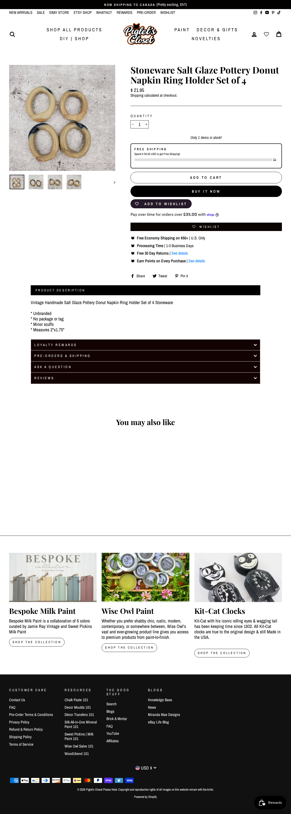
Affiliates (112, 740)
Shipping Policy (20, 736)
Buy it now (206, 191)
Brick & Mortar (116, 718)
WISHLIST (167, 12)
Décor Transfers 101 (79, 714)
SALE (41, 12)
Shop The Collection (37, 642)
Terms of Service (21, 744)
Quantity (141, 116)
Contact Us (17, 699)
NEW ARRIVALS (20, 12)
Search (111, 703)
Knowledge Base (160, 699)
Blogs (110, 711)
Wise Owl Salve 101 (79, 746)
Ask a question (53, 366)
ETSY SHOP (83, 12)
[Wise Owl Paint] (145, 577)
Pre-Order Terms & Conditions (31, 714)
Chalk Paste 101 (76, 699)
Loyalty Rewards (55, 344)
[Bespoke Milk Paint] (53, 577)
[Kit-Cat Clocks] (238, 577)
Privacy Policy (19, 722)
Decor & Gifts (217, 30)
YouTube (112, 733)
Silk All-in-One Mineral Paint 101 (81, 724)
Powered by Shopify (145, 797)
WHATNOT (104, 12)
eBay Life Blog (158, 722)
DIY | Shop (74, 38)
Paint (182, 30)
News (152, 707)
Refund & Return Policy (26, 729)
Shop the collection (129, 647)
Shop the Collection (222, 653)
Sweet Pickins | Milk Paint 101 (79, 736)
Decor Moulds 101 (78, 707)
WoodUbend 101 (77, 753)
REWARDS (124, 12)
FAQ (12, 707)
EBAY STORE (59, 12)
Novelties (206, 38)
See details (179, 253)
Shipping (136, 95)
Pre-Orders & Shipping (62, 355)
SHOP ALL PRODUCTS (74, 30)
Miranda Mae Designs (164, 714)
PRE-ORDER (146, 12)
